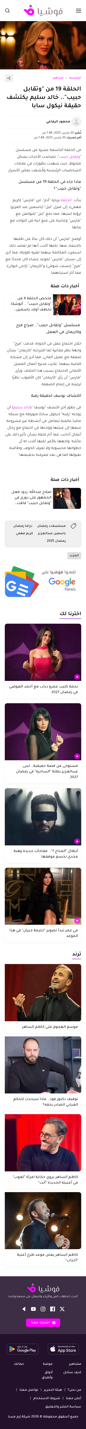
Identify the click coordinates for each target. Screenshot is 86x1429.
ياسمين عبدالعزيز (52, 533)
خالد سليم (21, 408)
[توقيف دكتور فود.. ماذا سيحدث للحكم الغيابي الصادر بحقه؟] (43, 1065)
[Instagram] (43, 1309)
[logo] (43, 10)
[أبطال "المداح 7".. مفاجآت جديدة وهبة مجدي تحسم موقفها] (43, 816)
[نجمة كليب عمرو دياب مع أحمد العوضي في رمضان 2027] (43, 652)
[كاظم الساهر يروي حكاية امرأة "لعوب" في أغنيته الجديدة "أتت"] (43, 1142)
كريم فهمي (24, 533)
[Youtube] (33, 1309)
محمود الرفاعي (58, 122)
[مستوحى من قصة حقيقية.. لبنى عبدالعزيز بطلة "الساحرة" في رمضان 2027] (43, 731)
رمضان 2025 (56, 541)
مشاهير (58, 78)
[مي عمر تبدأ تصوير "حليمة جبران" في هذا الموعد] (43, 896)
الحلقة (66, 201)
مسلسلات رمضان (51, 526)
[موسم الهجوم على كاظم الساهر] (43, 992)
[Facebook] (52, 1309)
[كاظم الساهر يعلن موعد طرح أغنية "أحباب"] (43, 1220)
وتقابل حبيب (69, 157)
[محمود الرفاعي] (76, 122)
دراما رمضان (22, 526)
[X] (62, 1309)
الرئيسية (75, 78)
